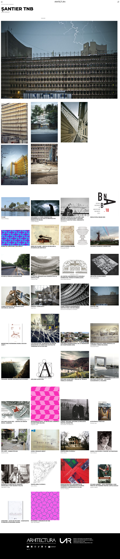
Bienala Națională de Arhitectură (82, 538)
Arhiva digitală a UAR (79, 541)
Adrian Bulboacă (5, 12)
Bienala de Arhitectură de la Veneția (83, 540)
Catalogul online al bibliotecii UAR (82, 542)
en (29, 549)
